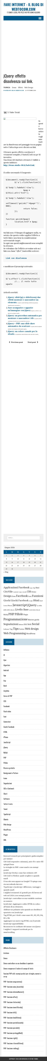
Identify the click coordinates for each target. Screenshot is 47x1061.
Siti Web (27, 624)
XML (4, 840)
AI (4, 655)
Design (7, 596)
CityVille (8, 591)
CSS (29, 591)
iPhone (10, 606)
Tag (11, 629)
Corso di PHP (7, 696)
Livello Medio (32, 610)
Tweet (5, 809)
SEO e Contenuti (8, 788)
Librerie (12, 610)
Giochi (6, 600)
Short (5, 793)
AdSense (6, 649)
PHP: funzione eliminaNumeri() (13, 992)
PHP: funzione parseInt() (11, 1028)
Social (35, 624)
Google (31, 601)
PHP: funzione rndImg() (11, 1048)
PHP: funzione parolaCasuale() (13, 1022)
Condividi (15, 592)
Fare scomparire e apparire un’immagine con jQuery (20, 309)
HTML (5, 732)
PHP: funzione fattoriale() (12, 1002)
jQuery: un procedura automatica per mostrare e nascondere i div (25, 316)
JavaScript (6, 742)
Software (6, 629)
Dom (14, 596)
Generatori (7, 721)
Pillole (19, 614)
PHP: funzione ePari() (10, 997)
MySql (5, 615)
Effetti (20, 87)
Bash (5, 685)
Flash (29, 596)
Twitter (21, 629)
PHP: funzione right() (10, 1038)
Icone (5, 606)
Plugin (25, 615)
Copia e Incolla (22, 592)
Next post (32, 342)
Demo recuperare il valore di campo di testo (18, 968)
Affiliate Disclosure (9, 948)
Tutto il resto (7, 804)
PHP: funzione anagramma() (12, 981)
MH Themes (35, 1059)
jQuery (31, 605)
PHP (11, 614)
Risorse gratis (33, 619)
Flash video (7, 711)
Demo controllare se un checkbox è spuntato (18, 963)
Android (6, 670)
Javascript (20, 605)
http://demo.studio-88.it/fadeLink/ (19, 165)
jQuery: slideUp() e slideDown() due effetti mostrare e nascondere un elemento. (24, 300)
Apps (31, 588)
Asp (34, 588)
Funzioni (37, 596)
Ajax (4, 660)
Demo (14, 87)
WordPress (30, 633)
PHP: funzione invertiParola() (13, 1007)
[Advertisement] (23, 45)
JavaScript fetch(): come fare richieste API (20, 873)
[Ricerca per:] (23, 537)
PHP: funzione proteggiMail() (13, 1033)
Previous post (17, 342)
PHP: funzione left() (10, 1012)
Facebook (22, 596)
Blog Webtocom (18, 90)
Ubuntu (5, 819)
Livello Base (21, 609)
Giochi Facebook (19, 600)
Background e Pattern (10, 773)
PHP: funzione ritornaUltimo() (13, 1043)
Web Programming (14, 633)
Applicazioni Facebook (16, 587)
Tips (16, 629)
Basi (37, 587)
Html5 (41, 601)
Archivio (6, 953)
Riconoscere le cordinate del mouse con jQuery (22, 926)
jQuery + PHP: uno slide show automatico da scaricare (21, 324)
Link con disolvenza (16, 258)
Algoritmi (6, 665)
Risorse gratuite (9, 768)
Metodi (38, 610)
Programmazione (15, 619)
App (4, 675)
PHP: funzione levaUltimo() (12, 1017)
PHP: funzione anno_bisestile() (13, 986)
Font (4, 716)
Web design (28, 87)
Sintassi (21, 624)
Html (36, 600)
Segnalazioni (10, 624)
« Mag (5, 572)
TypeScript (7, 814)
